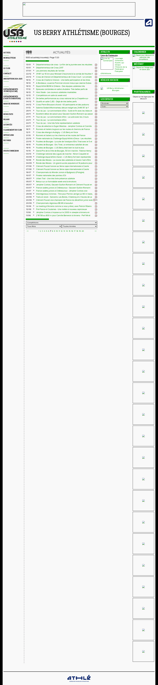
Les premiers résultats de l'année (50, 71)
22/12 (28, 74)
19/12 (28, 80)
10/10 (28, 151)
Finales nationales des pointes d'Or (51, 175)
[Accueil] (15, 41)
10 (57, 231)
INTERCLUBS (8, 135)
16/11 (28, 129)
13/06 (28, 206)
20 (83, 231)
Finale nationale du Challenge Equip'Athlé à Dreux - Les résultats (63, 138)
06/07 (28, 178)
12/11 (28, 132)
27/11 (28, 117)
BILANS (6, 120)
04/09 (29, 163)
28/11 (28, 114)
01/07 (28, 191)
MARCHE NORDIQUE (11, 104)
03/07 (28, 188)
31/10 (28, 135)
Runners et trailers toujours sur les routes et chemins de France (63, 129)
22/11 (28, 123)
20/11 (28, 126)
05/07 (28, 181)
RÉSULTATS (8, 114)
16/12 (28, 92)
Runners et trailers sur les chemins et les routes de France (60, 135)
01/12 (28, 108)
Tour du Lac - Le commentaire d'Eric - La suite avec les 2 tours (62, 117)
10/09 (28, 160)
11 (59, 231)
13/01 (28, 64)
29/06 (29, 194)
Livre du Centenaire (109, 56)
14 (67, 231)
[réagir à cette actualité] (96, 65)
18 (77, 231)
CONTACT (7, 74)
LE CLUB (6, 68)
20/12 (28, 77)
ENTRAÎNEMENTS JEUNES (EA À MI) (10, 90)
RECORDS (7, 140)
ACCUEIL (7, 53)
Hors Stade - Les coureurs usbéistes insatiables (56, 92)
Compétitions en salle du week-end (51, 95)
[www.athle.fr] (149, 26)
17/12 (28, 89)
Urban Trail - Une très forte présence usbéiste (55, 178)
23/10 (28, 138)
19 (80, 231)
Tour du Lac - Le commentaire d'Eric (51, 120)
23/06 (29, 197)
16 (72, 231)
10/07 (28, 175)
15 (69, 231)
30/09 (29, 157)
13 (64, 231)
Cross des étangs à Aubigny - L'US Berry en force (57, 132)
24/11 (28, 120)
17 (74, 231)
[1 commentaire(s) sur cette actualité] (95, 200)
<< (28, 231)
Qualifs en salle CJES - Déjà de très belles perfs (56, 101)
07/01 (28, 71)
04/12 (28, 101)
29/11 (28, 111)
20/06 (29, 200)
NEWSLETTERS (9, 58)
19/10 (28, 144)
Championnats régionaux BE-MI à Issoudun (54, 203)
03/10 (28, 154)
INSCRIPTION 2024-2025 (12, 79)
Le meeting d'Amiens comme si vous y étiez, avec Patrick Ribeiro (63, 206)
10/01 (28, 67)
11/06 (28, 212)
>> (96, 231)
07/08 (28, 166)
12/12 (28, 95)
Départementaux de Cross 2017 (49, 67)
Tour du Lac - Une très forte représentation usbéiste (58, 123)
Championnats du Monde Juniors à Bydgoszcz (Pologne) (60, 172)
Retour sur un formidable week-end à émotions (56, 181)
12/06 (28, 209)
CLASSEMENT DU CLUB (12, 130)
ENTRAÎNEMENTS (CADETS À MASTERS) (12, 98)
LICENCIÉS (7, 125)
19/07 (28, 172)
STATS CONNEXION (11, 151)
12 (61, 231)
